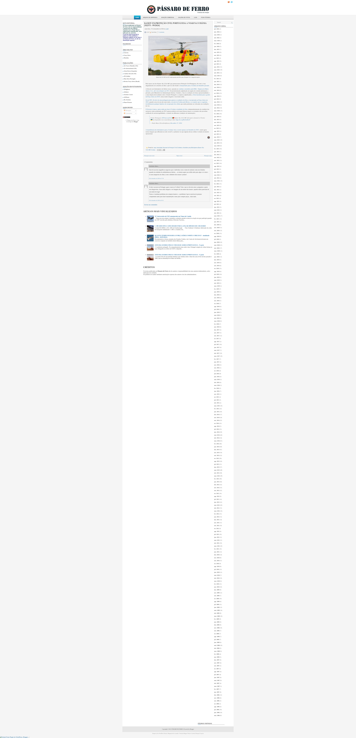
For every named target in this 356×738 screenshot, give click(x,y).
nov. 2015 (216, 394)
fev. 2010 (216, 584)
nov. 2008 (216, 628)
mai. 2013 (217, 470)
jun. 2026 (216, 32)
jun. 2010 (216, 572)
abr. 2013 (216, 473)
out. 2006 (216, 701)
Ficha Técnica (205, 17)
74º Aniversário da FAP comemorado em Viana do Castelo (173, 216)
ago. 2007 (216, 671)
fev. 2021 (216, 219)
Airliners (126, 92)
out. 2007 (216, 665)
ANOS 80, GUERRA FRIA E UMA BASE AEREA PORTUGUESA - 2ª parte (179, 245)
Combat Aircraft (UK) (130, 73)
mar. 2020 (217, 251)
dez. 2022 (216, 154)
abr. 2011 (216, 543)
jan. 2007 (216, 692)
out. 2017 (216, 335)
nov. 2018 (216, 297)
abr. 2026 (216, 37)
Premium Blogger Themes (185, 733)
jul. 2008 (216, 639)
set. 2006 (216, 704)
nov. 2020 (216, 227)
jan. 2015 (216, 411)
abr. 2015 (216, 403)
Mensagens (128, 110)
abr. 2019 (216, 283)
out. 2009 (216, 595)
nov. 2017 (216, 332)
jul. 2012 (216, 499)
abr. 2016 (216, 382)
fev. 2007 (216, 689)
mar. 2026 (217, 40)
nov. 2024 (216, 87)
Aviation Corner (128, 94)
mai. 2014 (217, 435)
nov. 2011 (216, 522)
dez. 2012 (216, 484)
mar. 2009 (217, 616)
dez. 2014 (216, 414)
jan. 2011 (216, 552)
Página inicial (179, 155)
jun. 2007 (216, 677)
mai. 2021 (217, 210)
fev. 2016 (216, 388)
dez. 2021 (216, 189)
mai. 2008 (217, 645)
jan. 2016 (216, 391)
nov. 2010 (216, 557)
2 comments (161, 32)
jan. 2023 (216, 151)
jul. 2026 (216, 29)
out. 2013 (216, 455)
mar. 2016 (217, 385)
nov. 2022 (216, 157)
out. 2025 (216, 55)
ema (190, 147)
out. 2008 (216, 630)
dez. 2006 (216, 695)
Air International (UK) (130, 68)
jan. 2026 (216, 46)
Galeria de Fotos (184, 17)
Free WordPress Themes (162, 733)
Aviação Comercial (167, 17)
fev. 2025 (216, 78)
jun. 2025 (216, 67)
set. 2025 (216, 58)
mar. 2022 (217, 181)
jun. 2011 (216, 537)
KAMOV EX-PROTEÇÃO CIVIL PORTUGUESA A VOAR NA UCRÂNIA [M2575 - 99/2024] (175, 24)
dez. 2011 (216, 519)
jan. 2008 (216, 657)
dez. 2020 (216, 224)
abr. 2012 (216, 508)
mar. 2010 (217, 581)
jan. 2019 (216, 292)
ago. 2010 (216, 566)
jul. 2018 (216, 309)
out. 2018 (216, 300)
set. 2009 (216, 598)
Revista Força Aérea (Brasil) (132, 81)
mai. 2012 (217, 505)
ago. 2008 (216, 636)
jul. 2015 (216, 400)
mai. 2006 (217, 715)
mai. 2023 (217, 140)
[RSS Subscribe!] (229, 2)
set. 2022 (216, 163)
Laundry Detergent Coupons (197, 733)
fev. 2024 (216, 113)
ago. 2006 (216, 706)
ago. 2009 (216, 601)
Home (137, 17)
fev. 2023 (216, 148)
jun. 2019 (216, 277)
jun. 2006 (216, 712)
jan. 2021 (216, 221)
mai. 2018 (217, 315)
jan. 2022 (216, 186)
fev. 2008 (216, 654)
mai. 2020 (217, 245)
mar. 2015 (217, 406)
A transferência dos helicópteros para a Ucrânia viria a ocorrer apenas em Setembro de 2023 (172, 130)
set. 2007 (216, 668)
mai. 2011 (217, 540)
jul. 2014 (216, 429)
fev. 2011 (216, 549)
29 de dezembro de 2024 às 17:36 (156, 178)
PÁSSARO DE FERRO (177, 729)
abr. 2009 (216, 613)
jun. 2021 (216, 207)
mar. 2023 (217, 146)
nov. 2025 (216, 52)
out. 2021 (216, 195)
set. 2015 (216, 397)
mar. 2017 (217, 356)
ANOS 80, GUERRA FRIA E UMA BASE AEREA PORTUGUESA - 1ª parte (179, 254)
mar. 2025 (217, 75)
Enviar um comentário (150, 205)
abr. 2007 (216, 683)
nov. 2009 (216, 593)
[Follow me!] (231, 2)
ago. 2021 (216, 201)
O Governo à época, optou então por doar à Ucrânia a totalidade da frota (166, 109)
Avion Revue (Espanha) (130, 71)
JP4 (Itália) (127, 76)
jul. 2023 (216, 134)
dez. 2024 (216, 84)
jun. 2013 (216, 467)
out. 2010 (216, 560)
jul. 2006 (216, 709)
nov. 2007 (216, 663)
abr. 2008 (216, 648)
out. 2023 (216, 125)
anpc (155, 147)
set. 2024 (216, 93)
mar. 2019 (217, 286)
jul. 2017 (216, 344)
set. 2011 (216, 528)
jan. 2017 (216, 362)
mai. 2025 (217, 70)
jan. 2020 (216, 257)
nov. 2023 (216, 122)
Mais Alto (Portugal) (129, 79)
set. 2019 (216, 268)
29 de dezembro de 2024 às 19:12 (156, 200)
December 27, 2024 (176, 123)
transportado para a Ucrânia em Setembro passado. (194, 85)
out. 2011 (216, 525)
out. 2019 (216, 265)
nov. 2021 (216, 192)
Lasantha (177, 733)
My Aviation (127, 100)
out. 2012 (216, 490)
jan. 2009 (216, 622)
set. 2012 (216, 493)
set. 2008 (216, 633)
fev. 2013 (216, 479)
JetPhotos (126, 97)
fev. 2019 (216, 289)
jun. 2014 (216, 432)
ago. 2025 (216, 61)
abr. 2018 (216, 318)
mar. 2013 (217, 476)
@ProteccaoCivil (167, 118)
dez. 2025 (216, 49)
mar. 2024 (217, 110)
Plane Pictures (128, 102)
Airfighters (127, 89)
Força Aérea (127, 55)
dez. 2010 (216, 554)
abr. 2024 (216, 108)
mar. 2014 (217, 441)
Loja (195, 17)
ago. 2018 (216, 306)
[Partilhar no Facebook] (164, 150)
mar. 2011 (217, 546)
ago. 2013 (216, 461)
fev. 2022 (216, 184)
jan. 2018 (216, 327)
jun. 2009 (216, 607)
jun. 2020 (216, 242)
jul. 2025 (216, 64)
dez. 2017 (216, 330)
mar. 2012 (217, 511)
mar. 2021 (217, 216)
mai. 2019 (217, 280)
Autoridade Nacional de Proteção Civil (167, 147)
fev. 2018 (216, 324)
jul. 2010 (216, 569)
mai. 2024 (217, 105)
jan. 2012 (216, 517)
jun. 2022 (216, 172)
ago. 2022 (216, 166)
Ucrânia (153, 150)
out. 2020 (216, 230)
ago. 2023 (216, 131)
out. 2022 (216, 160)
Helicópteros (194, 147)
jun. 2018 (216, 312)
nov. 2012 (216, 487)
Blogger (136, 121)
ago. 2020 (216, 236)
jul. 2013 (216, 464)
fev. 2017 (216, 359)
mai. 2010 (217, 575)
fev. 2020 (216, 254)
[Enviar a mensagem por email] (158, 150)
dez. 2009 (216, 590)
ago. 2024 (216, 96)
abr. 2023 (216, 143)
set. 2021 (216, 198)
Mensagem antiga (208, 155)
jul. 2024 (216, 99)
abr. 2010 (216, 578)
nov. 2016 (216, 365)
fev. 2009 (216, 619)
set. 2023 (216, 128)
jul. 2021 (216, 204)
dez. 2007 (216, 660)
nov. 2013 (216, 452)
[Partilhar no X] (162, 150)
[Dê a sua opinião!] (160, 150)
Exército (126, 52)
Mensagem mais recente (149, 155)
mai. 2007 (217, 680)
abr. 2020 (216, 248)
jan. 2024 (216, 116)
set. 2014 (216, 423)
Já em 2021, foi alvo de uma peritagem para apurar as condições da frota (167, 100)
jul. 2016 (216, 373)
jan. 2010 (216, 587)
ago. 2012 (216, 496)
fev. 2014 (216, 443)
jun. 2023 (216, 137)
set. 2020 (216, 233)
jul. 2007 (216, 674)
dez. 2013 (216, 449)
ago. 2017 (216, 341)
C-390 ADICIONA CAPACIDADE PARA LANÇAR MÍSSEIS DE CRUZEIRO (180, 226)
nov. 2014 (216, 417)
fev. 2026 (216, 43)
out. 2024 (216, 90)
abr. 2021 (216, 213)
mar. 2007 (217, 686)
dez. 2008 (216, 625)
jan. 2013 (216, 482)
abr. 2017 (216, 353)
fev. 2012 (216, 514)
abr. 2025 (216, 73)
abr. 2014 (216, 438)
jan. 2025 (216, 81)
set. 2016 (216, 371)
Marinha (126, 58)
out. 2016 (216, 368)
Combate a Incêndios (182, 147)
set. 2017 (216, 338)
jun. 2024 (216, 102)
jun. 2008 (216, 642)
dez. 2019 (216, 259)
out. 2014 (216, 420)
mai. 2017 (217, 350)
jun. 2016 (216, 376)
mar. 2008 (217, 651)
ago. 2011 (216, 531)
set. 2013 (216, 458)
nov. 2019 (216, 262)
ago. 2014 (216, 426)
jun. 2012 (216, 502)
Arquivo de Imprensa (150, 17)
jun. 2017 (216, 347)
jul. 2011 (216, 534)
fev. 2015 (216, 408)
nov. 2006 (216, 698)
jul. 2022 (216, 169)
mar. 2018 (217, 321)
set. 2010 (216, 563)
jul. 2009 (216, 604)
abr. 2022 (216, 178)
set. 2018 (216, 303)
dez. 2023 (216, 119)
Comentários (128, 113)
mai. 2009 (217, 610)
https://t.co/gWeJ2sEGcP (183, 120)
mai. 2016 (217, 379)
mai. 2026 (217, 35)
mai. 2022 (217, 175)
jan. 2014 (216, 446)
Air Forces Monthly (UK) (131, 66)
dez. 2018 (216, 295)
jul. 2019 (216, 274)
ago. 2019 (216, 271)
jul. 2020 (216, 239)
